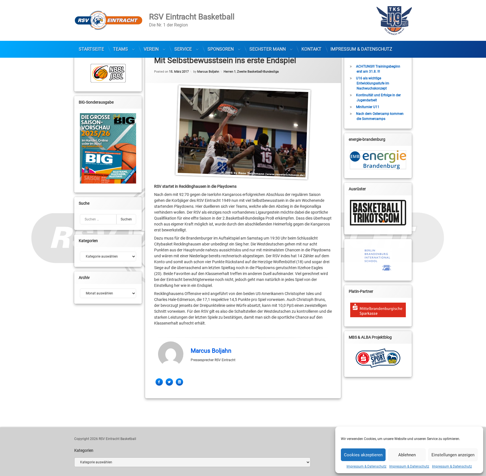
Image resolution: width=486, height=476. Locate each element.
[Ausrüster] (378, 212)
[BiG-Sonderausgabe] (108, 148)
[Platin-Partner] (378, 310)
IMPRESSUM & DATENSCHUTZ (361, 49)
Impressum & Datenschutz (366, 466)
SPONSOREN (221, 49)
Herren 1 (230, 71)
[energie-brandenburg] (378, 159)
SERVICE (183, 49)
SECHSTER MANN (267, 49)
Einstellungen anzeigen (452, 454)
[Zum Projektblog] (378, 358)
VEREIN (151, 49)
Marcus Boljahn (208, 71)
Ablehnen (407, 454)
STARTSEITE (91, 49)
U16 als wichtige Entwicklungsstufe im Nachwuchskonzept (372, 83)
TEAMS (120, 49)
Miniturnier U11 (367, 107)
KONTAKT (311, 49)
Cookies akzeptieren (363, 454)
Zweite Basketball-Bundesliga (258, 71)
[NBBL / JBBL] (108, 73)
